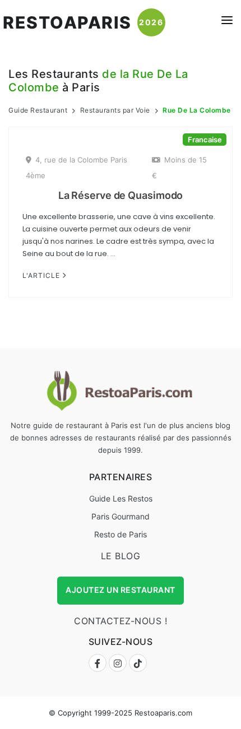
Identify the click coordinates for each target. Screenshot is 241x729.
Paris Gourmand (120, 516)
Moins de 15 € (179, 167)
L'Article (42, 275)
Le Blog (121, 555)
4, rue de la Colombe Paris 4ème (76, 167)
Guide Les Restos (120, 498)
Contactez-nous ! (120, 620)
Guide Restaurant (37, 110)
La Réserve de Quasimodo (120, 195)
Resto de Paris (120, 534)
